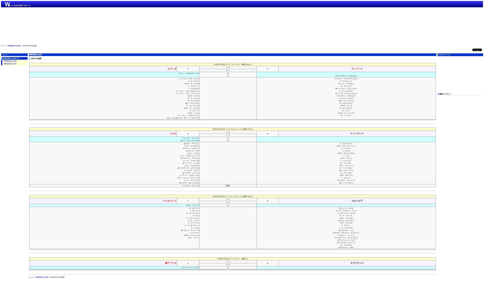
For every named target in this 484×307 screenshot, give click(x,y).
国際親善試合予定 (10, 64)
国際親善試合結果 (14, 46)
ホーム (3, 46)
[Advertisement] (242, 25)
